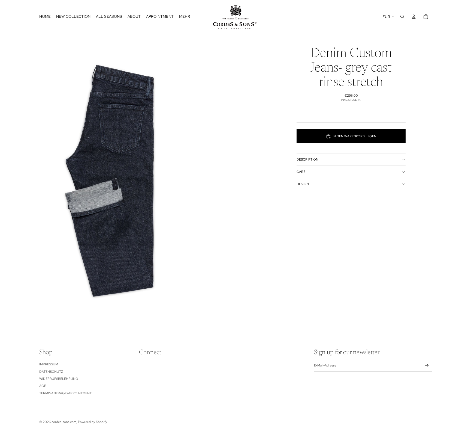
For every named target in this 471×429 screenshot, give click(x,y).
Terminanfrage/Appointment (65, 393)
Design (303, 184)
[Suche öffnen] (402, 17)
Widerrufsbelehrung (58, 379)
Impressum (48, 364)
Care (301, 172)
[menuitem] (184, 16)
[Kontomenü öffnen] (414, 17)
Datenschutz (51, 371)
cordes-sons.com (64, 422)
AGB (42, 386)
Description (307, 159)
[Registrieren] (427, 365)
